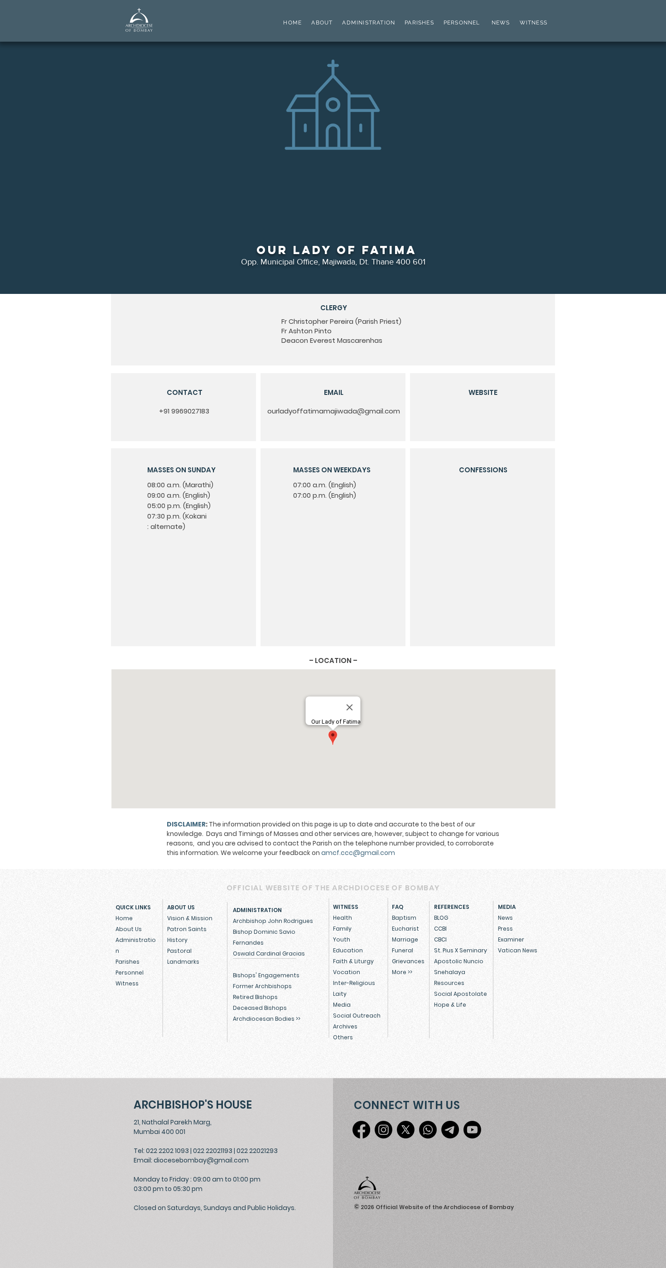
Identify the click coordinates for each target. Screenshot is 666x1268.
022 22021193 (212, 1150)
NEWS (501, 22)
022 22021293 (257, 1150)
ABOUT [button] (321, 22)
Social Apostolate (460, 994)
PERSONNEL (462, 22)
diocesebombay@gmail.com (201, 1160)
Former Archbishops (262, 986)
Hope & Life (450, 1005)
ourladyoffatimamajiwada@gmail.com (333, 411)
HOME (292, 22)
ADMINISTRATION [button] (368, 22)
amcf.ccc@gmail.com (358, 852)
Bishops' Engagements (266, 975)
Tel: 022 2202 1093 (161, 1150)
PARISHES (419, 22)
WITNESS (532, 22)
